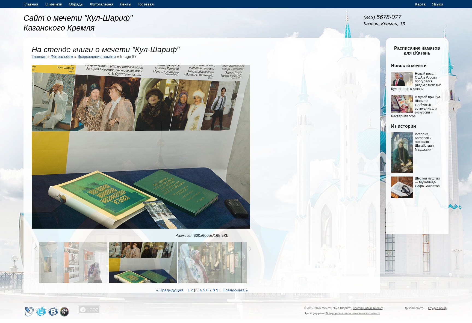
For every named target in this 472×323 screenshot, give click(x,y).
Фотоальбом (62, 56)
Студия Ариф (437, 308)
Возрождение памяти (97, 56)
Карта (420, 4)
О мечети (53, 4)
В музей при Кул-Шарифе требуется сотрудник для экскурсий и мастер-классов (416, 106)
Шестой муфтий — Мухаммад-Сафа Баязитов (427, 182)
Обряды (76, 4)
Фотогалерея (101, 4)
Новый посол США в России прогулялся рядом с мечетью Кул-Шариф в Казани (416, 81)
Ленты (125, 4)
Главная (30, 4)
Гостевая (146, 4)
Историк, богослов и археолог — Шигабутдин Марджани (424, 141)
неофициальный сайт (368, 308)
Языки (437, 4)
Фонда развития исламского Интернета (353, 313)
